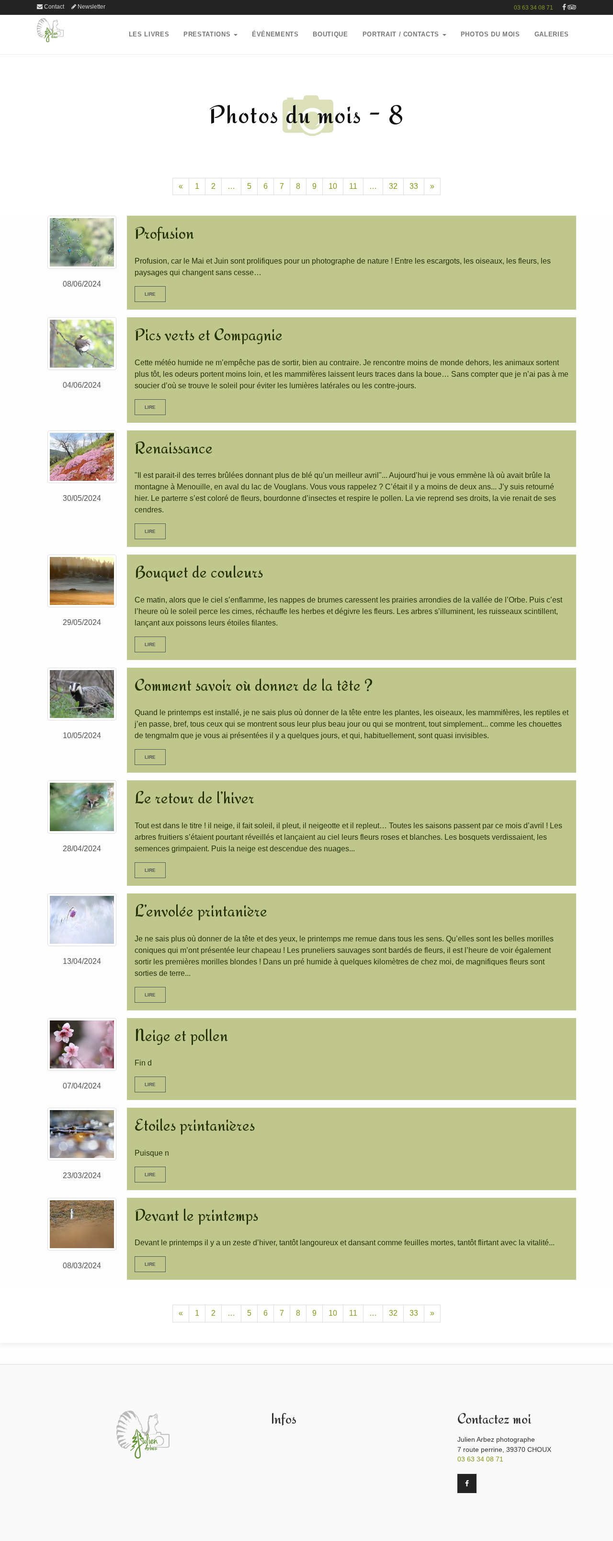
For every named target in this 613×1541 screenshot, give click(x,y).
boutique (330, 34)
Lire (150, 294)
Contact (53, 6)
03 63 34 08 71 (533, 7)
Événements (275, 34)
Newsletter (90, 6)
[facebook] (564, 7)
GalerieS (551, 34)
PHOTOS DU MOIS (490, 34)
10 (333, 186)
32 (393, 186)
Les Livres (149, 34)
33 (413, 186)
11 (353, 186)
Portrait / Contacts (402, 34)
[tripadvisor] (572, 7)
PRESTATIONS (208, 34)
